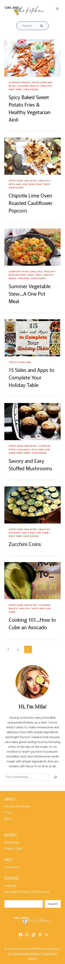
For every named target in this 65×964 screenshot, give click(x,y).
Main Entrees (17, 275)
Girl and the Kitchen (17, 806)
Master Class (13, 848)
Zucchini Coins (25, 543)
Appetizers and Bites (23, 180)
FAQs (8, 812)
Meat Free (15, 89)
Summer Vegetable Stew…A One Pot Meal (30, 293)
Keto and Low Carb (21, 184)
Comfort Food (19, 271)
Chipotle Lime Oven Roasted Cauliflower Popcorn (31, 203)
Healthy (46, 86)
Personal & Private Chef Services (26, 891)
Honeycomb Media (25, 953)
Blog (7, 818)
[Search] (55, 777)
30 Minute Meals (19, 82)
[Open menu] (57, 9)
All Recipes (12, 842)
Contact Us (12, 867)
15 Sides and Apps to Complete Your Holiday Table (31, 377)
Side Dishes (30, 89)
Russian (24, 278)
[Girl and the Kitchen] (24, 10)
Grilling (36, 271)
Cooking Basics (28, 86)
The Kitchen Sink (20, 362)
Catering (10, 885)
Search (53, 904)
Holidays (24, 449)
